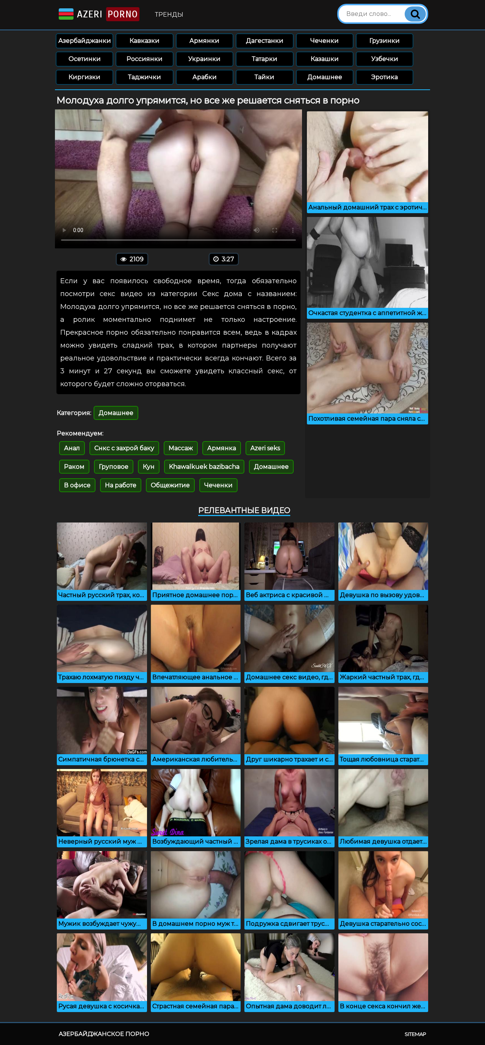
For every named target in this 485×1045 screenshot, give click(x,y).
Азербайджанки (84, 40)
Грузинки (384, 40)
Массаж (181, 448)
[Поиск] (415, 14)
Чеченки (324, 40)
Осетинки (85, 58)
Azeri (106, 14)
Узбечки (384, 58)
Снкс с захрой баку (124, 448)
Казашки (325, 58)
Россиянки (145, 58)
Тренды (169, 14)
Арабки (204, 77)
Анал (72, 448)
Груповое (113, 466)
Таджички (144, 77)
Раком (74, 466)
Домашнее (324, 77)
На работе (120, 485)
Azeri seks (265, 448)
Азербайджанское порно (104, 1033)
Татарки (264, 58)
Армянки (204, 40)
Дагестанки (264, 40)
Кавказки (145, 40)
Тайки (264, 77)
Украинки (204, 58)
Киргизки (84, 77)
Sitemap (415, 1034)
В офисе (77, 485)
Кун (149, 466)
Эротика (384, 77)
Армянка (221, 448)
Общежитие (170, 485)
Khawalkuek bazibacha (204, 466)
